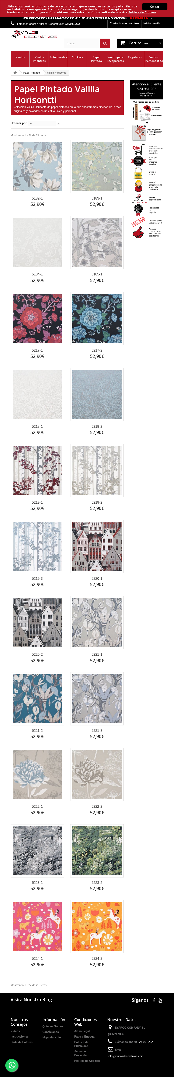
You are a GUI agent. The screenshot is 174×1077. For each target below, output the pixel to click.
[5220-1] (96, 546)
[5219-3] (37, 546)
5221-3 (96, 731)
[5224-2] (96, 926)
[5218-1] (37, 394)
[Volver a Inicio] (15, 72)
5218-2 (96, 427)
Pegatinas (135, 57)
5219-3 (37, 579)
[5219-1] (37, 470)
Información (53, 1019)
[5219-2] (96, 470)
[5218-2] (96, 394)
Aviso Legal (82, 1031)
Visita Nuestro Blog (31, 1000)
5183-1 (96, 198)
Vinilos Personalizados (154, 59)
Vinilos (20, 57)
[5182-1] (37, 166)
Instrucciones (19, 1036)
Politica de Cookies (87, 1060)
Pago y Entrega (84, 1036)
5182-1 (37, 198)
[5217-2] (96, 318)
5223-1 (37, 883)
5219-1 (37, 502)
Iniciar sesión (152, 23)
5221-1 (96, 654)
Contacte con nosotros (124, 23)
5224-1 (37, 959)
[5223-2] (96, 850)
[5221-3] (96, 698)
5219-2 (96, 502)
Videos (15, 1031)
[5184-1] (37, 242)
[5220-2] (37, 622)
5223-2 (96, 883)
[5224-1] (37, 926)
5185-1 (96, 274)
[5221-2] (37, 698)
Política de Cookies (142, 12)
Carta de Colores (21, 1042)
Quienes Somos (52, 1026)
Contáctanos (50, 1032)
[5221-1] (96, 622)
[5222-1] (37, 774)
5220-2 (37, 654)
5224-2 (96, 959)
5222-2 (96, 807)
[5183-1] (96, 166)
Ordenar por (19, 123)
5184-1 (37, 274)
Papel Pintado (96, 59)
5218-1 (37, 427)
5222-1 (37, 807)
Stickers (77, 57)
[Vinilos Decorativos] (34, 34)
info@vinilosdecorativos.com (125, 1056)
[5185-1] (96, 242)
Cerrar (154, 6)
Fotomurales (58, 57)
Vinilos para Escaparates (115, 59)
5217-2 (96, 350)
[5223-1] (37, 850)
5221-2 (37, 731)
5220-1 (96, 579)
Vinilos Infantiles (39, 59)
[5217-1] (37, 318)
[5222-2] (96, 774)
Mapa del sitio (51, 1037)
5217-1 (37, 350)
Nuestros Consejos (19, 1022)
